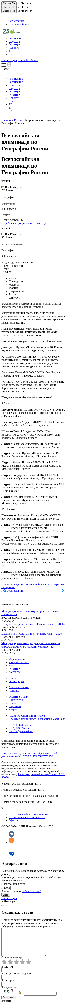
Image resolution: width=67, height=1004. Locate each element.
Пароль (5, 887)
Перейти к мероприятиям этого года (23, 223)
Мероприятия (17, 659)
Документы (16, 699)
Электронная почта (13, 883)
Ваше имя (7, 966)
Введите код (8, 987)
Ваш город (7, 980)
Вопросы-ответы (19, 687)
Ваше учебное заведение (16, 973)
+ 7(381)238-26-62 (20, 724)
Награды (14, 709)
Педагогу (14, 41)
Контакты (15, 671)
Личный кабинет (19, 24)
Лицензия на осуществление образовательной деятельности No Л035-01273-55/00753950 (29, 755)
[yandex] (2, 905)
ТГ (10, 50)
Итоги (18, 120)
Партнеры (15, 706)
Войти (12, 678)
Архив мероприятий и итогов (27, 715)
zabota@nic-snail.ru (21, 731)
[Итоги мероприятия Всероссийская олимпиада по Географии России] (11, 32)
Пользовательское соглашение (27, 817)
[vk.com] (6, 905)
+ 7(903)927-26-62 (20, 728)
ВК (11, 54)
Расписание (16, 38)
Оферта (13, 820)
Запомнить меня (11, 891)
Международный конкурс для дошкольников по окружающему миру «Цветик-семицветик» (30, 645)
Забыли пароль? (31, 891)
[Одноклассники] (11, 842)
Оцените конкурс (12, 957)
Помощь (14, 690)
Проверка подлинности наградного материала (37, 718)
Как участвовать (19, 662)
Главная (6, 120)
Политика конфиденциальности (28, 813)
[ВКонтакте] (11, 835)
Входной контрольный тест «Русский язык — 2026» (33, 624)
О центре (14, 44)
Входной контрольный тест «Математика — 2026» (32, 633)
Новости (14, 47)
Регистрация (16, 20)
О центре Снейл (18, 696)
